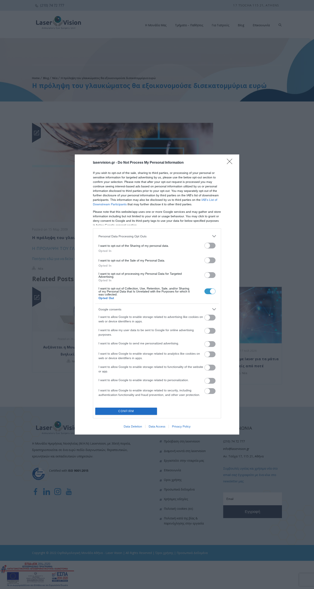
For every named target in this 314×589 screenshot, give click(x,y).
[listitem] (157, 236)
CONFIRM (126, 411)
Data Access (157, 426)
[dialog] (157, 294)
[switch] (210, 245)
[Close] (231, 163)
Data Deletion (133, 426)
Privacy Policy (181, 426)
